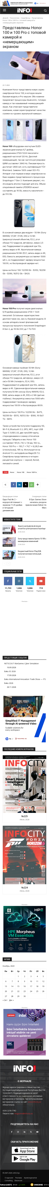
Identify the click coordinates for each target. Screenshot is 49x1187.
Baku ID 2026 (10, 671)
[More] (37, 484)
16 (25, 986)
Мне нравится (8, 579)
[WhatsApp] (31, 484)
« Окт (5, 1000)
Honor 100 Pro (32, 472)
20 (6, 991)
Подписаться (41, 578)
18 (37, 986)
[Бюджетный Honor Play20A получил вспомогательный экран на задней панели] (9, 554)
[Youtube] (37, 1132)
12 (43, 981)
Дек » (11, 1000)
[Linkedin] (19, 484)
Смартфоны (25, 18)
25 (37, 991)
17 (31, 986)
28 (12, 996)
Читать (19, 578)
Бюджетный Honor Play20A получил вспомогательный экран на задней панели (29, 553)
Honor (12, 472)
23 (25, 991)
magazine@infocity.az (23, 1113)
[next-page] (8, 563)
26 (43, 991)
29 (18, 996)
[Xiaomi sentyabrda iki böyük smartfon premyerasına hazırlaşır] (9, 529)
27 (6, 996)
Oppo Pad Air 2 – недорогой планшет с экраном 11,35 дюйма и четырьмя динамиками (12, 505)
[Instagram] (18, 1132)
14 (12, 986)
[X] (25, 484)
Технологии (14, 18)
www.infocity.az (34, 1102)
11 (37, 981)
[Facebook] (13, 484)
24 (31, 991)
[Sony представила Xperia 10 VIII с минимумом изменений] (9, 542)
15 (18, 986)
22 (18, 991)
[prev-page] (4, 563)
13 (6, 986)
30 (25, 996)
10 (31, 981)
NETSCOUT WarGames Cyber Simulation (21, 663)
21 (12, 991)
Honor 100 (20, 472)
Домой (5, 18)
